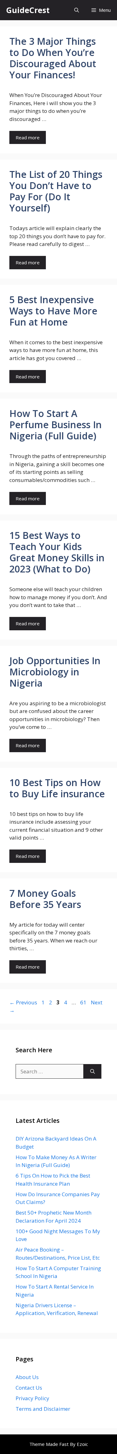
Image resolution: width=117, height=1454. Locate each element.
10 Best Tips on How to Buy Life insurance (57, 788)
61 (84, 1002)
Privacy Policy (32, 1398)
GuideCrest (28, 10)
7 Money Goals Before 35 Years (45, 899)
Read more (28, 137)
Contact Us (29, 1387)
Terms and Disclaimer (43, 1408)
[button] (76, 10)
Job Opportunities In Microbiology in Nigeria (54, 671)
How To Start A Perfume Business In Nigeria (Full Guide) (55, 424)
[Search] (92, 1071)
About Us (27, 1377)
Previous (23, 1002)
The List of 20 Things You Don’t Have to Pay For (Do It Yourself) (55, 191)
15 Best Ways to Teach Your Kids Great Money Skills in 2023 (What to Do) (57, 552)
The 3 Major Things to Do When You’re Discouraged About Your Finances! (52, 58)
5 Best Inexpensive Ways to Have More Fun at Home (53, 310)
